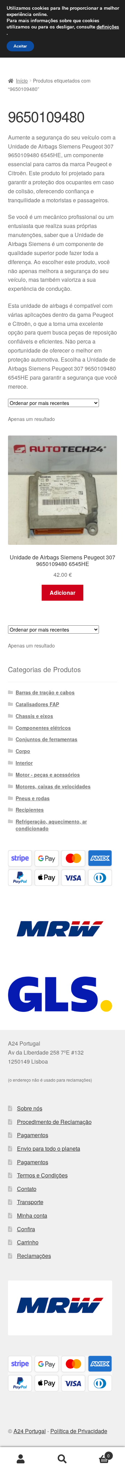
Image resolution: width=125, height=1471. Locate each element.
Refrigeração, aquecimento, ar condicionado (51, 825)
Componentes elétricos (43, 727)
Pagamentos (32, 1135)
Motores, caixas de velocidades (53, 786)
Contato (26, 1189)
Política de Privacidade (78, 1431)
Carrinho (28, 1242)
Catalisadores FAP (37, 704)
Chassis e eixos (34, 715)
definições (108, 27)
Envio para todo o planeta (48, 1148)
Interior (24, 762)
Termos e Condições (42, 1175)
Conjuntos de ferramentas (46, 739)
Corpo (23, 750)
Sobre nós (29, 1108)
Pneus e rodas (33, 798)
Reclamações (34, 1256)
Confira (26, 1229)
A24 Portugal (30, 1431)
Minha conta (32, 1215)
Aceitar (20, 46)
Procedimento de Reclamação (54, 1122)
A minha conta (21, 1459)
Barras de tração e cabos (45, 692)
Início (22, 80)
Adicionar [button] (62, 593)
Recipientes (30, 809)
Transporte (30, 1202)
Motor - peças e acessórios (48, 774)
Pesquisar (62, 1459)
